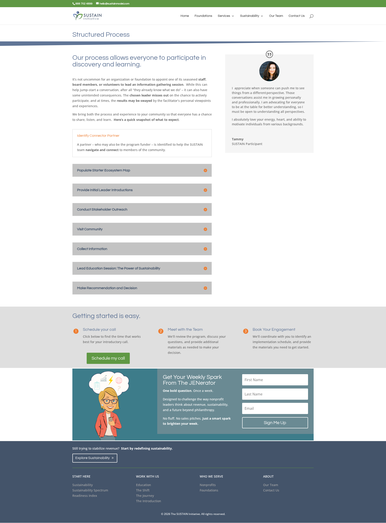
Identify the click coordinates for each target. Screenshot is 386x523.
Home (184, 15)
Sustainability (249, 15)
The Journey (145, 495)
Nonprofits (208, 485)
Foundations (203, 15)
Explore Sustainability (92, 458)
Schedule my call (108, 358)
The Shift (142, 490)
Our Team (276, 15)
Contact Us (297, 15)
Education (143, 485)
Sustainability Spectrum (90, 490)
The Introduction (148, 501)
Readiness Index (84, 495)
